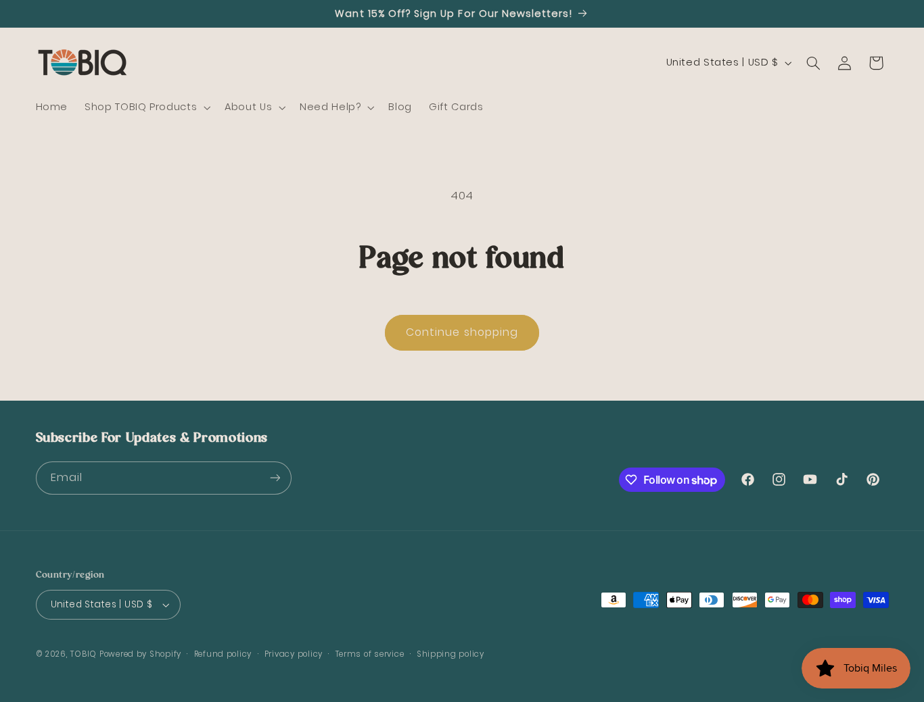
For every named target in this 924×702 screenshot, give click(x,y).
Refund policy (223, 654)
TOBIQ (83, 654)
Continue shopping (462, 332)
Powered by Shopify (140, 654)
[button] (146, 107)
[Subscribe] (274, 478)
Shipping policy (450, 654)
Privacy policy (293, 654)
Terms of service (370, 654)
